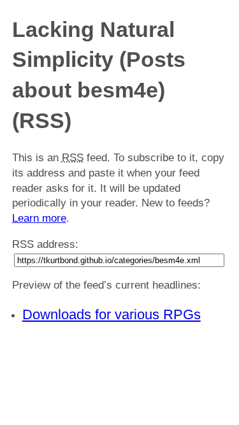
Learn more (39, 218)
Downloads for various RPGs (111, 314)
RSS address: (45, 244)
